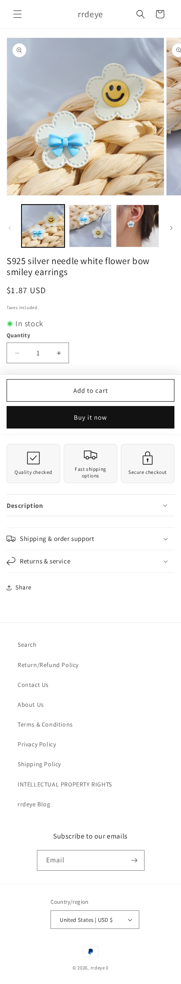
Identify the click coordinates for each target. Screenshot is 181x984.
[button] (17, 14)
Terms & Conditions (45, 724)
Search (27, 645)
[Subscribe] (134, 860)
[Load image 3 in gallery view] (137, 226)
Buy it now (90, 417)
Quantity (18, 335)
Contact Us (33, 685)
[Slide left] (9, 228)
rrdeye (97, 968)
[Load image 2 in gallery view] (90, 226)
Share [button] (23, 587)
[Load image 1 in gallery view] (43, 226)
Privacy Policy (37, 744)
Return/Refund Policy (48, 665)
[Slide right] (171, 228)
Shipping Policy (39, 764)
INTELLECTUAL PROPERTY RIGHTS (65, 784)
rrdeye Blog (34, 804)
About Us (31, 704)
